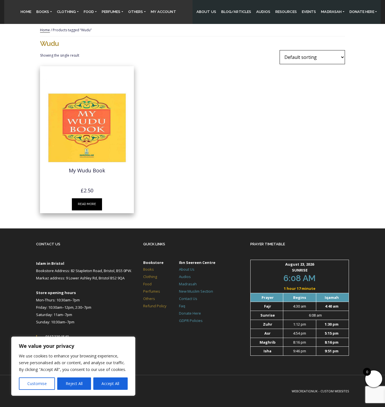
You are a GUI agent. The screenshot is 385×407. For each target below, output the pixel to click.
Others (135, 12)
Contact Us (48, 244)
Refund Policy (155, 305)
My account (163, 12)
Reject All (74, 383)
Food (89, 12)
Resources (286, 12)
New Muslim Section (196, 291)
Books (42, 12)
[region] (73, 366)
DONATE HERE (361, 12)
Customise (37, 383)
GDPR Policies (191, 320)
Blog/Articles (236, 12)
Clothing (66, 12)
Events (309, 12)
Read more (87, 204)
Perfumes (111, 12)
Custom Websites (334, 391)
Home (26, 12)
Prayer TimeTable (267, 244)
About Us (206, 12)
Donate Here (190, 313)
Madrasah (331, 12)
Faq (182, 305)
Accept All (110, 383)
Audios (263, 12)
